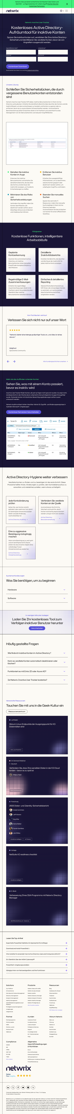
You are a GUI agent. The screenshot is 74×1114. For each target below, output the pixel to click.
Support (30, 1029)
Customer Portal (32, 1020)
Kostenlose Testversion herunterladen (23, 412)
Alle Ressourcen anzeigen (55, 1010)
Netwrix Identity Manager (34, 1000)
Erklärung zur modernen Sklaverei (36, 1059)
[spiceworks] (33, 1087)
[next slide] (14, 361)
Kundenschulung (32, 1022)
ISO (7, 1047)
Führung (51, 1022)
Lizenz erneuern (32, 1024)
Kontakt (51, 1036)
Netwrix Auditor (32, 993)
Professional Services (33, 1027)
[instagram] (28, 1087)
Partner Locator (10, 1027)
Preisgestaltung (53, 1034)
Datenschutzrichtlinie (33, 1054)
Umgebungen (9, 1009)
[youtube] (23, 1087)
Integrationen (9, 1011)
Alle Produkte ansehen (33, 1005)
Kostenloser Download (17, 66)
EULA (29, 1049)
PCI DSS (8, 1054)
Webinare (51, 1005)
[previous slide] (8, 361)
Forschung (52, 1002)
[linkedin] (8, 1087)
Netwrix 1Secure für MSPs (34, 988)
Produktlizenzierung (33, 1061)
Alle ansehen (9, 1059)
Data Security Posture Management (15, 993)
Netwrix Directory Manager (35, 995)
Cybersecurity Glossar (55, 991)
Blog (50, 988)
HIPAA (7, 1049)
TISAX (7, 1056)
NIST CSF (8, 1052)
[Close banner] (67, 4)
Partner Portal (9, 1029)
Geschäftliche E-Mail (11, 48)
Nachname (41, 55)
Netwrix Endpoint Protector (35, 998)
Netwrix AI (52, 1024)
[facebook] (18, 1087)
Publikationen (52, 1000)
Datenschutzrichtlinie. (33, 70)
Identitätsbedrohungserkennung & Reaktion (14, 1003)
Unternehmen (41, 48)
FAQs (29, 1036)
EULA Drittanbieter (32, 1052)
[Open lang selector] (62, 11)
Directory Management (12, 995)
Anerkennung (52, 1032)
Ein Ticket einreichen (33, 1034)
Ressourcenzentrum (16, 711)
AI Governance (10, 991)
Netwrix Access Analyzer (34, 991)
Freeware (51, 995)
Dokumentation (53, 993)
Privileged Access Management (14, 1007)
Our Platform (9, 988)
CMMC (8, 1045)
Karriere (51, 1027)
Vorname (8, 55)
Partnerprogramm (10, 1020)
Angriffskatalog (53, 1007)
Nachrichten (52, 998)
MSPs (7, 1024)
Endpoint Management (12, 998)
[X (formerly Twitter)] (13, 1087)
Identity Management (11, 1000)
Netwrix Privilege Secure (34, 1002)
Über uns (51, 1020)
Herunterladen (37, 628)
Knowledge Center (32, 1032)
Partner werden (10, 1022)
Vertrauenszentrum (32, 1057)
